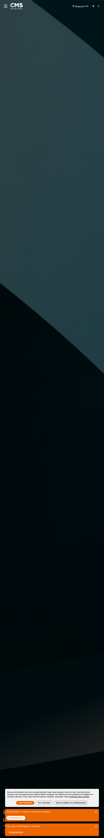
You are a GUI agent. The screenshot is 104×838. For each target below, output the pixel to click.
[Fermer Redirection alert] (96, 826)
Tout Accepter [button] (25, 803)
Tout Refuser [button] (44, 803)
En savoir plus (16, 832)
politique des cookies (79, 796)
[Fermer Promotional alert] (96, 812)
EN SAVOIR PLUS (16, 818)
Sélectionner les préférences (71, 803)
